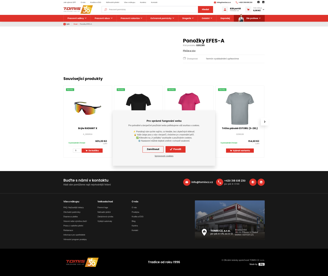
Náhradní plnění (112, 2)
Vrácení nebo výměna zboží (75, 221)
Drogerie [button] (186, 18)
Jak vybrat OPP (69, 2)
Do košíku (93, 151)
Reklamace (68, 230)
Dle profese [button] (252, 18)
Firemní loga (103, 207)
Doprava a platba (70, 216)
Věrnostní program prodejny (75, 239)
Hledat (205, 9)
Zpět (68, 24)
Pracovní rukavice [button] (130, 18)
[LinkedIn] (263, 2)
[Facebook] (258, 2)
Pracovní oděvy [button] (76, 18)
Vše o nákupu (129, 2)
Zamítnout (153, 149)
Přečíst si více (189, 51)
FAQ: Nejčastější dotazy (73, 207)
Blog (133, 221)
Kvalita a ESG (95, 2)
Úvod (76, 24)
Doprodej (225, 18)
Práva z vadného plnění (73, 226)
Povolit (177, 149)
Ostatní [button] (206, 18)
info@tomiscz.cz (224, 2)
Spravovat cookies (164, 156)
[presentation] (264, 121)
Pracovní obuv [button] (102, 18)
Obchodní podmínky (71, 212)
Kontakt (154, 2)
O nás (83, 2)
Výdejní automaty (105, 221)
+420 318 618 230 (245, 2)
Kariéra (143, 2)
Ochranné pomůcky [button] (161, 18)
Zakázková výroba (105, 216)
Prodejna (135, 212)
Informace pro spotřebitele (74, 235)
